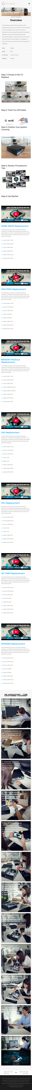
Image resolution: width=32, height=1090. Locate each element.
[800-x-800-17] (16, 836)
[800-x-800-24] (16, 1050)
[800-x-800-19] (16, 897)
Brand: (3, 48)
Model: (3, 51)
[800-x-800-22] (16, 989)
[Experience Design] (8, 3)
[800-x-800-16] (16, 805)
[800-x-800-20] (16, 928)
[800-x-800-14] (16, 744)
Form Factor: (5, 55)
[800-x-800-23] (16, 1020)
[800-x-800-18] (16, 866)
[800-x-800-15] (16, 774)
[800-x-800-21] (16, 958)
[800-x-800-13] (16, 713)
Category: (4, 58)
